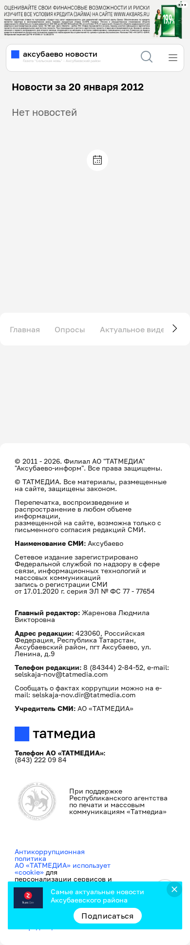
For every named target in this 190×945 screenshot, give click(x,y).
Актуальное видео (135, 329)
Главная (25, 329)
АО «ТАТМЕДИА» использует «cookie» (63, 868)
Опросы (70, 329)
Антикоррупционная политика (50, 854)
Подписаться (107, 916)
